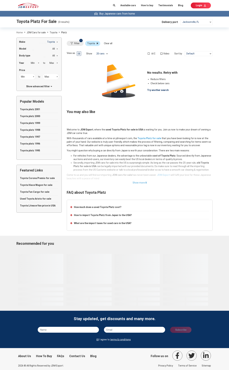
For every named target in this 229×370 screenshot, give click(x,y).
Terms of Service (187, 365)
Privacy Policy (165, 365)
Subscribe (180, 329)
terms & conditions (120, 339)
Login (199, 5)
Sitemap (206, 365)
